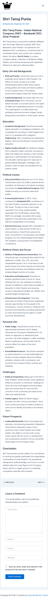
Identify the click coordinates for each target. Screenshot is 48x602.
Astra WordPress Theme (38, 595)
